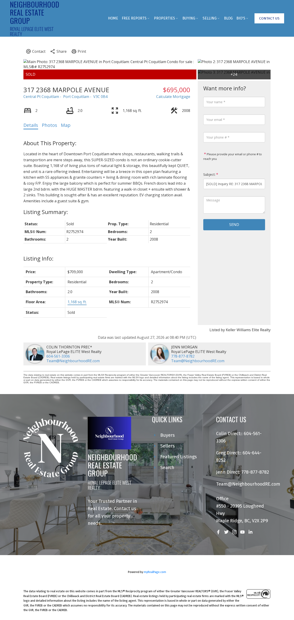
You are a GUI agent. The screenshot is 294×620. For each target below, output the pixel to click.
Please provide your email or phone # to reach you (232, 156)
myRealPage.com (155, 572)
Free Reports (134, 18)
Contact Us (269, 18)
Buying (188, 18)
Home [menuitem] (113, 18)
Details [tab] (30, 125)
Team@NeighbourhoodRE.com (73, 360)
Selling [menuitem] (210, 18)
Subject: (209, 174)
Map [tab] (66, 125)
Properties (164, 18)
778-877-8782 (183, 356)
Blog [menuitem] (228, 18)
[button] (269, 18)
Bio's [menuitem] (240, 18)
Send (234, 224)
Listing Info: (38, 258)
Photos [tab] (49, 125)
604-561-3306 (58, 356)
